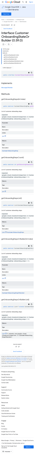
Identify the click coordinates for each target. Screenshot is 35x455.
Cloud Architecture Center (8, 413)
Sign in (31, 2)
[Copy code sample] (31, 72)
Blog (2, 423)
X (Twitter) (4, 429)
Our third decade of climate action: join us (13, 443)
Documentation (10, 19)
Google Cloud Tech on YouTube (9, 434)
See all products (5, 374)
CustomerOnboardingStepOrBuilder (13, 293)
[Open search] (23, 2)
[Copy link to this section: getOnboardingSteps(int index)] (27, 99)
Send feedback (7, 28)
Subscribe (29, 447)
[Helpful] (12, 25)
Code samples (5, 410)
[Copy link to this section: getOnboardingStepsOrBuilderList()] (31, 300)
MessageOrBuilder (7, 87)
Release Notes (5, 395)
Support (3, 392)
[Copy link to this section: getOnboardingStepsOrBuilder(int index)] (3, 241)
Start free (6, 14)
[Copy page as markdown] (8, 44)
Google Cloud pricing (6, 377)
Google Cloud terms (28, 440)
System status (5, 398)
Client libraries (13, 10)
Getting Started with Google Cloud (10, 408)
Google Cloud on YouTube (8, 431)
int (3, 136)
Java (24, 7)
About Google (5, 440)
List (3, 232)
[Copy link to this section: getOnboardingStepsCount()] (25, 158)
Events (3, 426)
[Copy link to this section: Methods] (12, 94)
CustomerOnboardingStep (10, 151)
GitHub (3, 405)
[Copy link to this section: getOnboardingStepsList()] (23, 198)
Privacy (12, 440)
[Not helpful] (14, 25)
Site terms (18, 440)
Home (2, 19)
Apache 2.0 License (22, 359)
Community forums (6, 390)
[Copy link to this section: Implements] (14, 83)
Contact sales (5, 382)
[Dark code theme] (29, 72)
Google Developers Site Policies (13, 361)
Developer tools (20, 19)
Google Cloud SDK (12, 7)
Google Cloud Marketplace (8, 380)
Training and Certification (8, 416)
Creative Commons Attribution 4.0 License (16, 358)
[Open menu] (2, 2)
